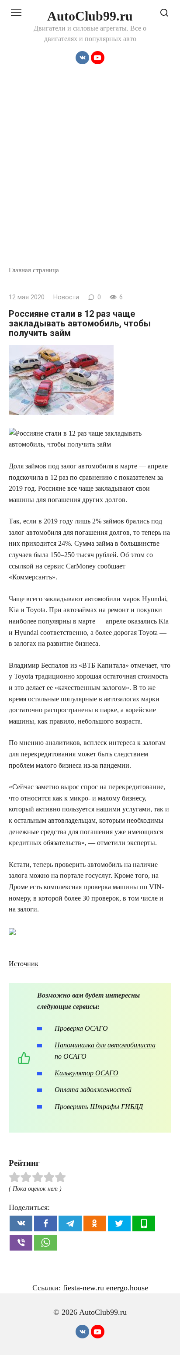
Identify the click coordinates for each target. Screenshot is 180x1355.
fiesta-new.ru (83, 1287)
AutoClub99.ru (90, 16)
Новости (66, 297)
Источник (23, 963)
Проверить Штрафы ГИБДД (99, 1106)
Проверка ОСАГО (81, 1028)
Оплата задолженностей (93, 1089)
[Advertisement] (90, 171)
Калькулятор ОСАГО (86, 1073)
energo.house (127, 1287)
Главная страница (34, 270)
